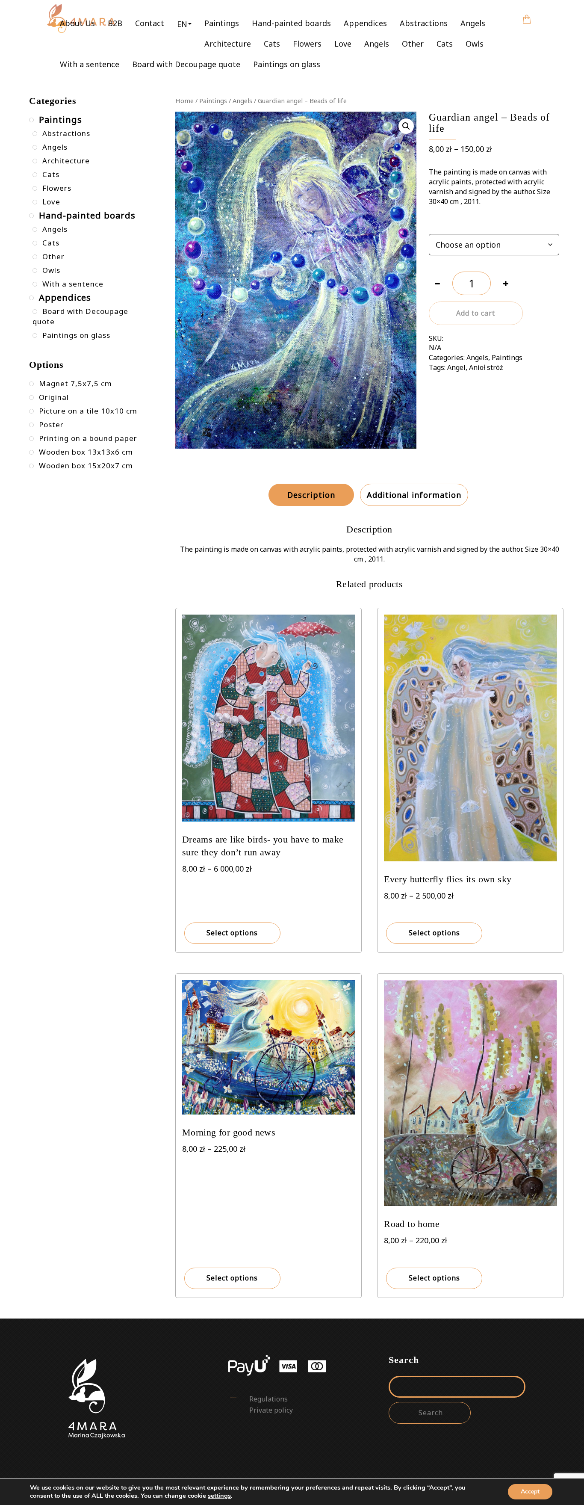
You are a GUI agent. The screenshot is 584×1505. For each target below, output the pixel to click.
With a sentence (89, 64)
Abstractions (424, 23)
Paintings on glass (286, 64)
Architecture (227, 43)
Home (184, 100)
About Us (77, 23)
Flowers (307, 43)
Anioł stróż (486, 367)
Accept (530, 1491)
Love (342, 43)
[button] (184, 23)
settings (219, 1495)
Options (441, 224)
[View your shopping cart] (526, 13)
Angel (456, 367)
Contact (149, 23)
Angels (472, 23)
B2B (115, 23)
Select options (232, 932)
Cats (272, 43)
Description (311, 495)
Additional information (414, 495)
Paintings (221, 23)
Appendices (365, 23)
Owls (475, 43)
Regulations (268, 1399)
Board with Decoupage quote (186, 64)
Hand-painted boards (291, 23)
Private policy (271, 1410)
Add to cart (475, 313)
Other (413, 43)
